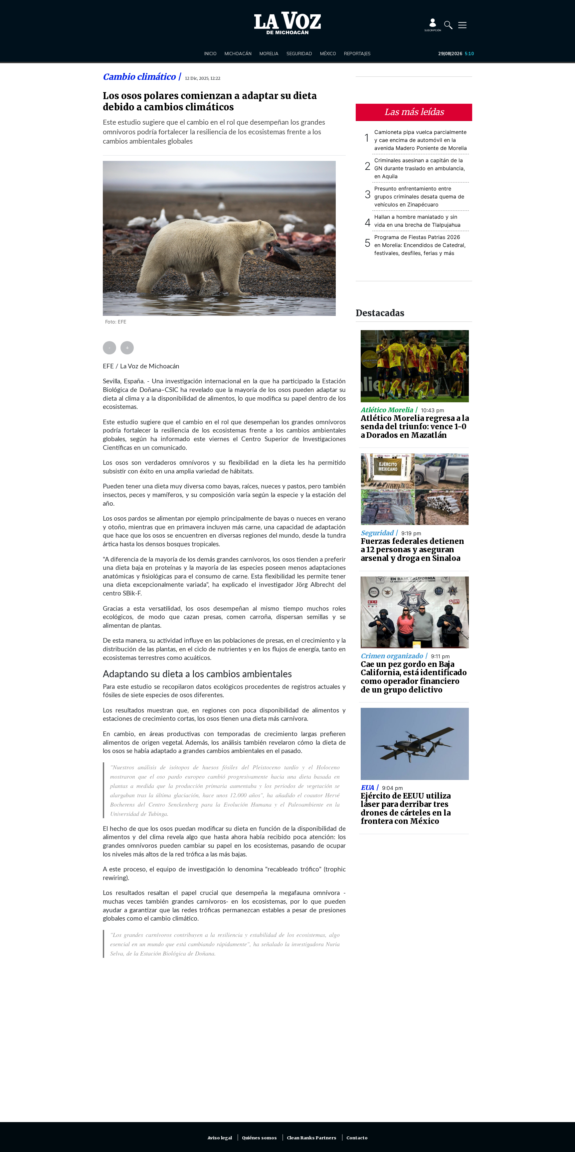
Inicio (210, 53)
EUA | (370, 788)
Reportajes (357, 53)
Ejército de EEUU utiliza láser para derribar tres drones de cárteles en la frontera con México (406, 808)
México (328, 53)
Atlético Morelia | (390, 410)
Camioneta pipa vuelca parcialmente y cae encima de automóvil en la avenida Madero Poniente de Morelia (420, 140)
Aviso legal (220, 1138)
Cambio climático (140, 76)
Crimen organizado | (395, 656)
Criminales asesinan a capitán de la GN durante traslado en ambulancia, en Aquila (419, 168)
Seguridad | (380, 533)
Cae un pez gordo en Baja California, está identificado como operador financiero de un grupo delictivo (414, 677)
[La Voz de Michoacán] (287, 23)
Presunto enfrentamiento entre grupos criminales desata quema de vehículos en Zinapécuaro (419, 196)
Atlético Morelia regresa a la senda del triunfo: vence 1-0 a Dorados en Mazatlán (415, 427)
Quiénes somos (259, 1138)
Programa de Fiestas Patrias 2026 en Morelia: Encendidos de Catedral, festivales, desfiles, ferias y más (420, 245)
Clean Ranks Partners (311, 1138)
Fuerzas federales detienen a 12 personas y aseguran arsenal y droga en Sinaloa (412, 550)
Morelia (269, 53)
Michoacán (238, 53)
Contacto (357, 1138)
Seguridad (299, 53)
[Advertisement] (224, 1044)
